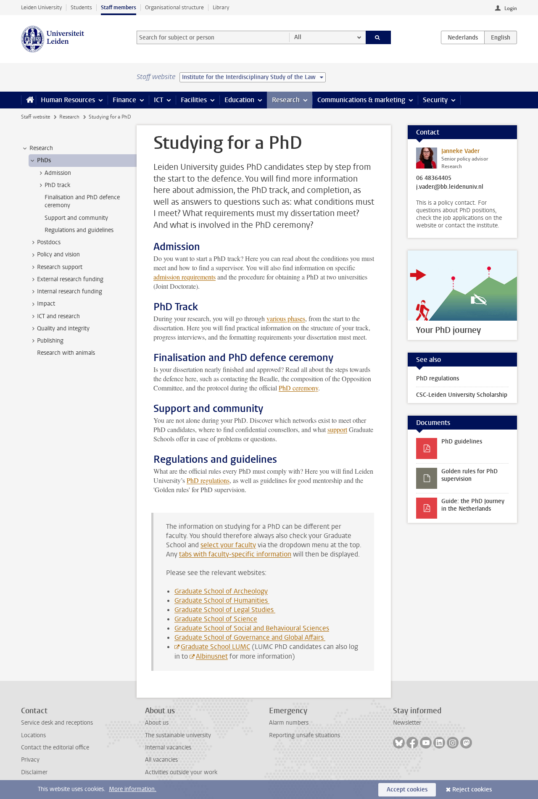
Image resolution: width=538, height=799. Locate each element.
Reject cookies (472, 790)
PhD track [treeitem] (57, 185)
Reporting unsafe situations (304, 735)
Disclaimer (34, 772)
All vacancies (161, 760)
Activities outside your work (181, 772)
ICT (158, 99)
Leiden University (41, 7)
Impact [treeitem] (46, 304)
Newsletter (407, 723)
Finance (124, 99)
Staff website (35, 116)
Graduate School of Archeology (221, 591)
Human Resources (68, 99)
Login (510, 8)
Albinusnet (212, 656)
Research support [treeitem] (59, 267)
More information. (132, 789)
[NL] (463, 37)
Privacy (30, 760)
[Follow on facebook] (412, 743)
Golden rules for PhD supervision (469, 475)
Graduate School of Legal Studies (224, 609)
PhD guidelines (461, 442)
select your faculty (228, 545)
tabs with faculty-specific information (235, 554)
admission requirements (184, 276)
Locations (33, 735)
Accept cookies (407, 790)
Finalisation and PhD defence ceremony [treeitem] (82, 201)
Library (221, 7)
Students (81, 7)
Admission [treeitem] (58, 173)
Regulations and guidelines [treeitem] (79, 230)
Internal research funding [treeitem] (69, 291)
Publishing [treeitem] (50, 341)
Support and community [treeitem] (76, 218)
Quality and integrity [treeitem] (63, 328)
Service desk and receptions (57, 723)
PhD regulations (208, 480)
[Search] (378, 37)
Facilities (194, 99)
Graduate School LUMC (215, 646)
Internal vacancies (168, 748)
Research (286, 99)
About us (157, 723)
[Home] (28, 100)
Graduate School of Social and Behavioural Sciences (251, 628)
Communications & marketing (361, 99)
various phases (285, 318)
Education (239, 99)
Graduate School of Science (215, 618)
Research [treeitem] (41, 148)
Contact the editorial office (55, 748)
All (297, 37)
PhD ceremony (298, 387)
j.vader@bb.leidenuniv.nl (449, 187)
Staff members (118, 7)
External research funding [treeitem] (70, 279)
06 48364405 (433, 178)
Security (435, 99)
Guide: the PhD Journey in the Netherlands (472, 505)
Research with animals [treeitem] (66, 353)
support (337, 429)
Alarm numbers (289, 723)
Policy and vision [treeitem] (58, 254)
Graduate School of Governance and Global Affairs (249, 637)
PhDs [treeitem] (44, 160)
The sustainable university (178, 735)
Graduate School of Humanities (221, 600)
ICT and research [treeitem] (58, 316)
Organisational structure (174, 7)
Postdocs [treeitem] (49, 242)
